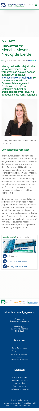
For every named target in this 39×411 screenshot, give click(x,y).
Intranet (8, 405)
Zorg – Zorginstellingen (19, 354)
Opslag (19, 357)
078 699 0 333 (13, 256)
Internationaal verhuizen (19, 360)
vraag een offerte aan (18, 266)
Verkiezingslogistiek (19, 386)
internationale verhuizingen (17, 77)
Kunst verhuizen (19, 383)
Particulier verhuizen (19, 348)
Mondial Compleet (19, 405)
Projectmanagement (19, 377)
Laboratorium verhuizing (19, 380)
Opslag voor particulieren (19, 389)
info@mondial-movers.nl (17, 261)
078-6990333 (20, 319)
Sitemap (30, 405)
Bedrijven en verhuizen (19, 351)
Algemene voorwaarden (12, 403)
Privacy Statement (28, 403)
